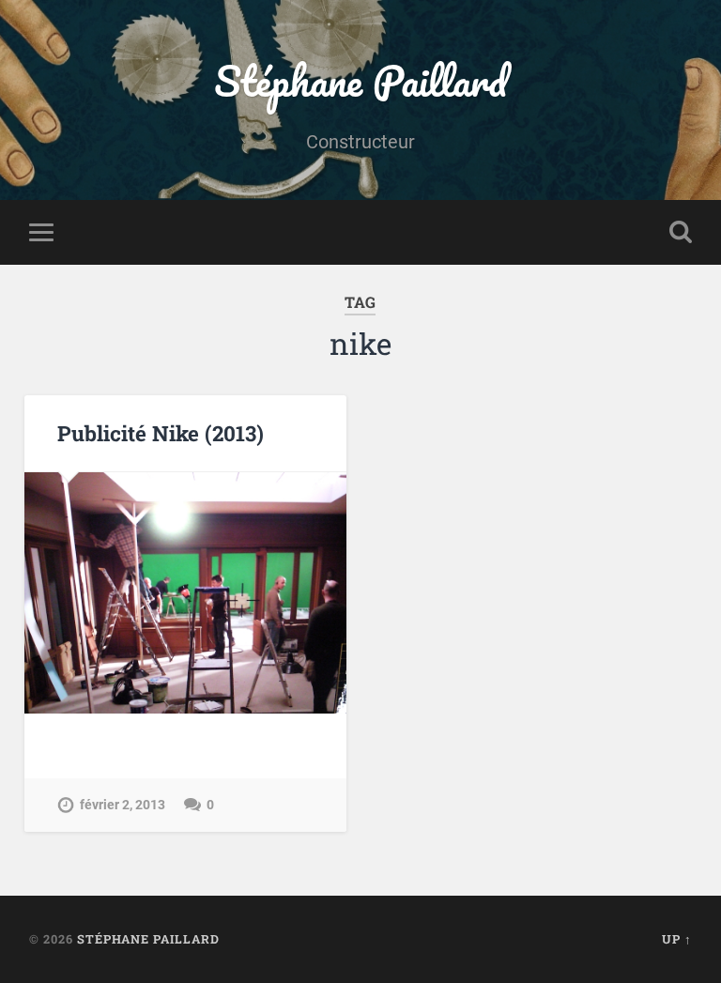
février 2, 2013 (122, 805)
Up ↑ (677, 938)
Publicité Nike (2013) (160, 433)
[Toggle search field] (680, 232)
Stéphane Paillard (360, 80)
